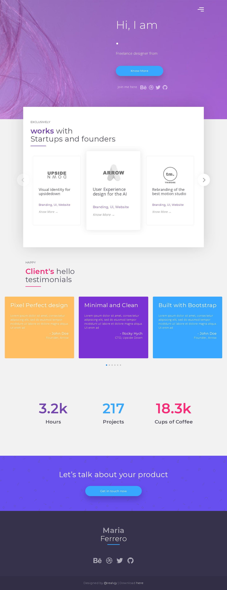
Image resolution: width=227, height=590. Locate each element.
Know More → (48, 212)
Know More (139, 71)
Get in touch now (113, 491)
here (139, 583)
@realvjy (110, 583)
